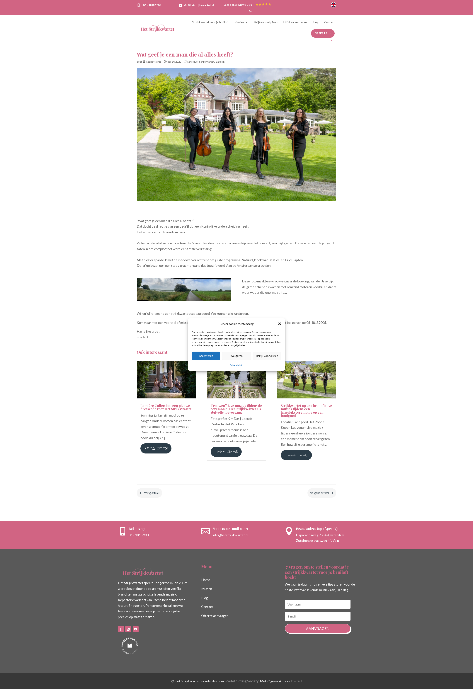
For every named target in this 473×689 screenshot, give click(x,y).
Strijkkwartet (206, 61)
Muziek (239, 22)
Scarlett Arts (153, 61)
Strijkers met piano (266, 22)
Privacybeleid (236, 365)
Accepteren (206, 355)
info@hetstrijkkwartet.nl (198, 5)
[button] (279, 324)
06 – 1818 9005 (152, 5)
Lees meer (156, 448)
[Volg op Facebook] (121, 629)
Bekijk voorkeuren (267, 355)
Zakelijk (220, 61)
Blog (315, 22)
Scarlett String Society (241, 681)
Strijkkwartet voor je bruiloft (210, 22)
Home (205, 580)
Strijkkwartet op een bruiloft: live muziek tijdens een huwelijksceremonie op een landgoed (306, 410)
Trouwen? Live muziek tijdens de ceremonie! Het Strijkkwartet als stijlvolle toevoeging (236, 409)
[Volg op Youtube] (136, 629)
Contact (329, 22)
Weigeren (236, 355)
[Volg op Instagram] (128, 629)
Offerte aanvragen (215, 616)
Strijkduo (192, 61)
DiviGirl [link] (296, 681)
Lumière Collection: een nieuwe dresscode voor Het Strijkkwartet (165, 407)
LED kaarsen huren (295, 22)
